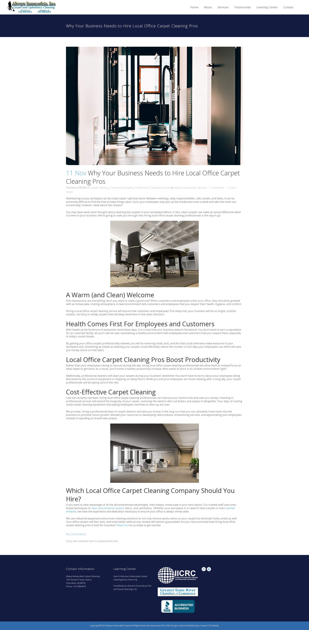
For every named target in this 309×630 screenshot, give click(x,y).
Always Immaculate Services (190, 187)
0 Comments (217, 187)
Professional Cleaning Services (152, 187)
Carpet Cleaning (99, 187)
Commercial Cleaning (122, 187)
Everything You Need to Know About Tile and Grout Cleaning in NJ (132, 587)
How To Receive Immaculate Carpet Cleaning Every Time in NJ (130, 578)
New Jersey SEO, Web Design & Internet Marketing (173, 625)
